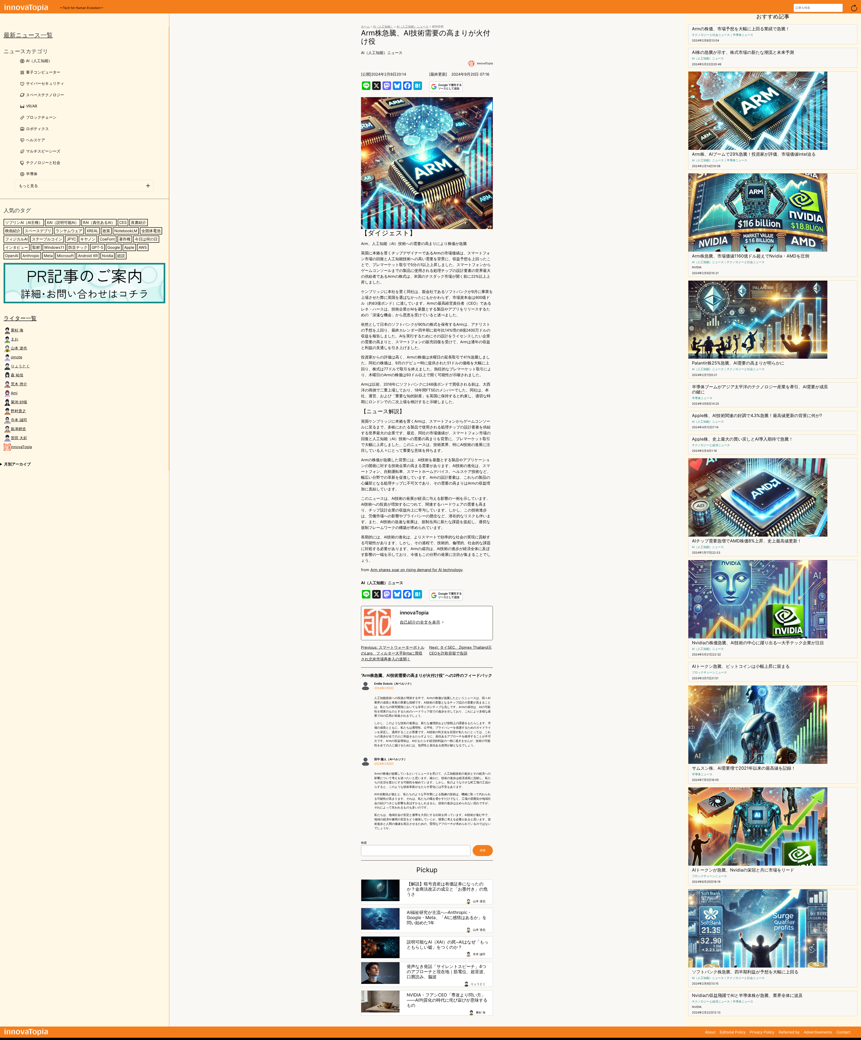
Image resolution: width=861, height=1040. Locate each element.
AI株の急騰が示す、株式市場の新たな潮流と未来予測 (743, 52)
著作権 (124, 239)
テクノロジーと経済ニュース (711, 445)
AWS (143, 247)
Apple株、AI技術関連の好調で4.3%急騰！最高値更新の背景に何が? (757, 415)
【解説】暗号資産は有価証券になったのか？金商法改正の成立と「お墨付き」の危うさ (447, 889)
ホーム (365, 26)
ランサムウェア (69, 231)
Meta (48, 255)
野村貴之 (18, 411)
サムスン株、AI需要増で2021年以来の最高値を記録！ (744, 768)
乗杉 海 (17, 330)
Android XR (88, 255)
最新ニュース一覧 (28, 35)
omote (16, 357)
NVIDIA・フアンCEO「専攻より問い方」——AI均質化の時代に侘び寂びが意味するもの (447, 1000)
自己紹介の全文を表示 (420, 622)
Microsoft (65, 255)
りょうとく (20, 366)
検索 (364, 842)
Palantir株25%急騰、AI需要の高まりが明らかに (738, 363)
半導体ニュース (743, 35)
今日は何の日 (146, 239)
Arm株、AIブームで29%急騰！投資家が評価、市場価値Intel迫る (754, 154)
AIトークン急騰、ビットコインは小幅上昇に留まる (741, 666)
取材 (36, 247)
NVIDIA (697, 267)
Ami (14, 393)
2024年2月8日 (384, 688)
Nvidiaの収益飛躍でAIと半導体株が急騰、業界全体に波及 (747, 995)
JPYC (71, 239)
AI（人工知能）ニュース (412, 26)
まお (14, 339)
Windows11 (54, 247)
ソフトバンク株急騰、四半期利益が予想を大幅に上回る (745, 971)
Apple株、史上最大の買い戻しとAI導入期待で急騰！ (742, 439)
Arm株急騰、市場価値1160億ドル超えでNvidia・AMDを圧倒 (750, 256)
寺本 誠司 (19, 420)
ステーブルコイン (47, 239)
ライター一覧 (20, 318)
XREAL (92, 231)
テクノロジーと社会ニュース (711, 35)
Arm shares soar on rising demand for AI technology (416, 570)
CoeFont (107, 239)
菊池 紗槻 (19, 402)
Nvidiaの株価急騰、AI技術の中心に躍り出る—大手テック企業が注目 (758, 642)
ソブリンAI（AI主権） (23, 222)
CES (123, 222)
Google (113, 247)
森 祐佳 (17, 375)
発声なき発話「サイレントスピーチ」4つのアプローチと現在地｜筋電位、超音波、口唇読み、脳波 (447, 971)
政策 (106, 231)
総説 (121, 255)
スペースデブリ (38, 231)
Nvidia (107, 255)
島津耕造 (18, 429)
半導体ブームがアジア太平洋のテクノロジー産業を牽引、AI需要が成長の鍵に (760, 389)
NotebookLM (125, 231)
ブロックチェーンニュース (709, 672)
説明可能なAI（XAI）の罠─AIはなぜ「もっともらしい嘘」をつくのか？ (447, 944)
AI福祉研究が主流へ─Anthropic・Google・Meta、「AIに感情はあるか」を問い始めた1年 (447, 917)
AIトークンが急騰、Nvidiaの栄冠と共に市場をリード (743, 870)
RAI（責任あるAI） (99, 222)
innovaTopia (21, 447)
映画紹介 (12, 231)
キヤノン (88, 239)
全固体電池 (151, 231)
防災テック (77, 247)
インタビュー (16, 247)
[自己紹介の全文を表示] (443, 622)
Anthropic (30, 255)
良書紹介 (138, 222)
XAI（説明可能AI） (63, 222)
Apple (129, 247)
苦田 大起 (19, 438)
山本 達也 (19, 348)
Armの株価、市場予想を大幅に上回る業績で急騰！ (741, 28)
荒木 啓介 (19, 384)
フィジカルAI (16, 239)
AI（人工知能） (383, 26)
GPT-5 (97, 247)
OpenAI (11, 255)
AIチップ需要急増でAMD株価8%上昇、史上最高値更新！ (747, 541)
